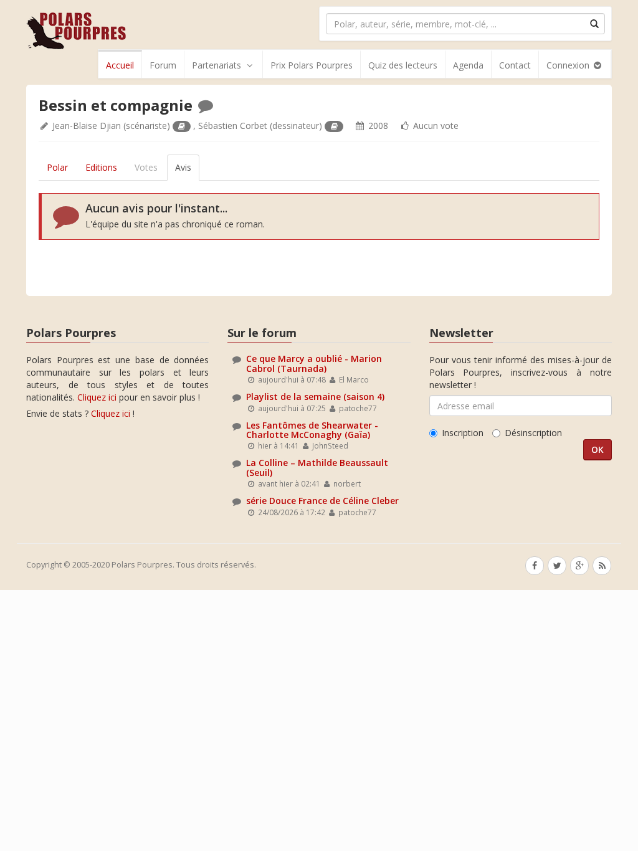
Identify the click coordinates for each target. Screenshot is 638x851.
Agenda (468, 65)
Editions (101, 167)
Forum (163, 65)
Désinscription (533, 433)
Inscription (462, 433)
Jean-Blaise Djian (86, 125)
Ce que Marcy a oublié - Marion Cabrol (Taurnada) (314, 363)
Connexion (569, 65)
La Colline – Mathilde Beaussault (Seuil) (317, 467)
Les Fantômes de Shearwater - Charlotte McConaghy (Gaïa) (312, 429)
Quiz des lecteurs (402, 65)
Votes (146, 167)
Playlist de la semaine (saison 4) (315, 396)
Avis (183, 167)
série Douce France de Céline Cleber (322, 500)
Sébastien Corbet (232, 125)
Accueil (120, 65)
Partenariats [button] (216, 65)
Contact (515, 65)
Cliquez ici (97, 397)
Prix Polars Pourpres (311, 65)
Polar (57, 167)
